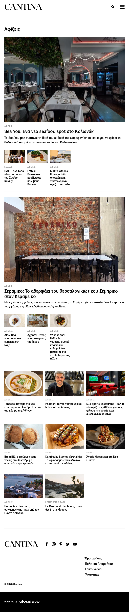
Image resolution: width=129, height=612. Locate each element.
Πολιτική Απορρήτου (99, 564)
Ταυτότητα (92, 574)
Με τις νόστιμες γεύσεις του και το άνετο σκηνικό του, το (38, 302)
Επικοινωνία (93, 569)
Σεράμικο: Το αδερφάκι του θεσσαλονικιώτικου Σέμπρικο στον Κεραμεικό (61, 293)
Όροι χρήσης (93, 558)
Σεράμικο (78, 302)
